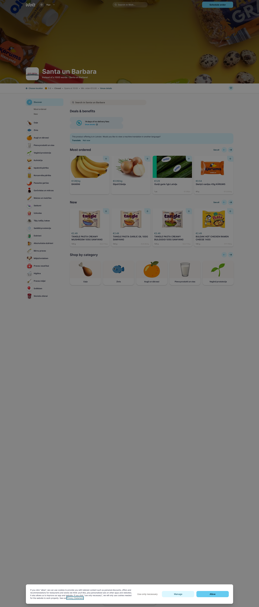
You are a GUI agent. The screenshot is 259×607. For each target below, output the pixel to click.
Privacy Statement (75, 598)
